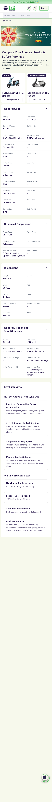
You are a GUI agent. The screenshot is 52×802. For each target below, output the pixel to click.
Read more (6, 68)
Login (44, 8)
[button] (45, 778)
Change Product (13, 100)
